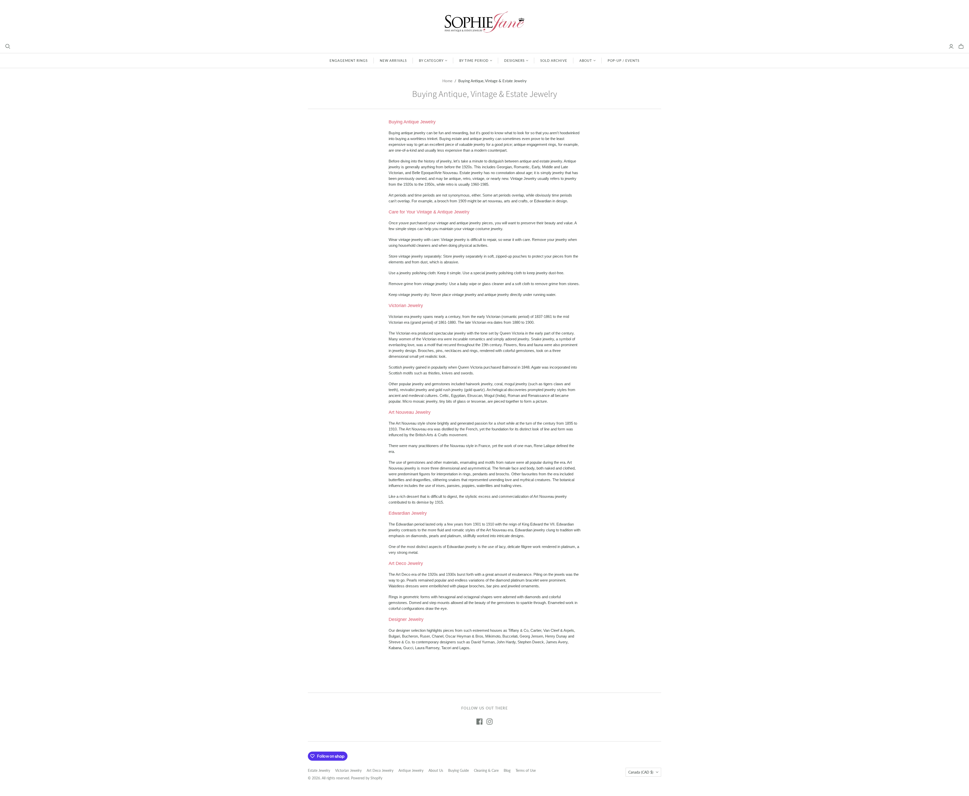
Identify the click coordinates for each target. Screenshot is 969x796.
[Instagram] (490, 722)
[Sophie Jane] (484, 22)
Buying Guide (458, 770)
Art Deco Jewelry (380, 770)
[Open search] (7, 46)
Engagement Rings (349, 61)
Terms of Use (526, 770)
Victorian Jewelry (348, 770)
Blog (507, 770)
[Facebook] (479, 722)
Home (447, 80)
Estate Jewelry (319, 770)
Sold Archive (553, 61)
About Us (435, 770)
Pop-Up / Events (624, 61)
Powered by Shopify (366, 778)
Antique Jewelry (410, 770)
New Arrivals (393, 61)
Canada (640, 772)
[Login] (951, 46)
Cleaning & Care (486, 770)
